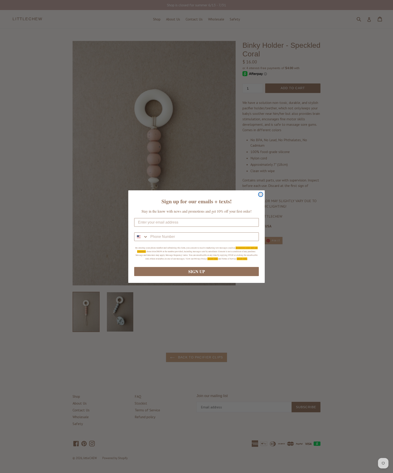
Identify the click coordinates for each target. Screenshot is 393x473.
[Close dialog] (260, 194)
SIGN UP (196, 271)
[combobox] (141, 237)
